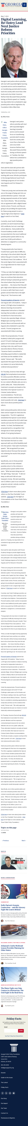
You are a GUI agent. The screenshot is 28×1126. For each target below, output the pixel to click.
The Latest (4, 1082)
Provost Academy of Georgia (10, 300)
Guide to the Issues (7, 1078)
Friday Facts (4, 1087)
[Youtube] (13, 1093)
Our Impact (4, 1103)
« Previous (5, 841)
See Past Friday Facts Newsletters (14, 1036)
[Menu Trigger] (24, 5)
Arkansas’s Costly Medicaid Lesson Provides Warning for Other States (12, 948)
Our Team (4, 1108)
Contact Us (4, 1113)
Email (5, 1027)
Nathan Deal (5, 830)
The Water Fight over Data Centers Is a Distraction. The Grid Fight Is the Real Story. (12, 990)
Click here (21, 400)
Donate (3, 1073)
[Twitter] (6, 1093)
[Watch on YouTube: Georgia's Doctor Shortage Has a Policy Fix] (14, 862)
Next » (24, 841)
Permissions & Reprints (8, 1118)
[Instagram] (10, 1093)
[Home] (12, 5)
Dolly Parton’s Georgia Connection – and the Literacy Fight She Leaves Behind (13, 907)
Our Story (4, 1098)
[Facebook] (2, 1093)
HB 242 (3, 374)
